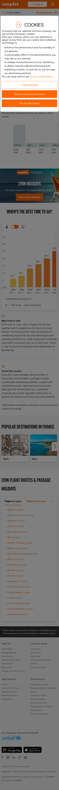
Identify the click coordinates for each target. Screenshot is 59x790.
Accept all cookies (29, 103)
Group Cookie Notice (41, 76)
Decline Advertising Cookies (29, 94)
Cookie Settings (29, 85)
